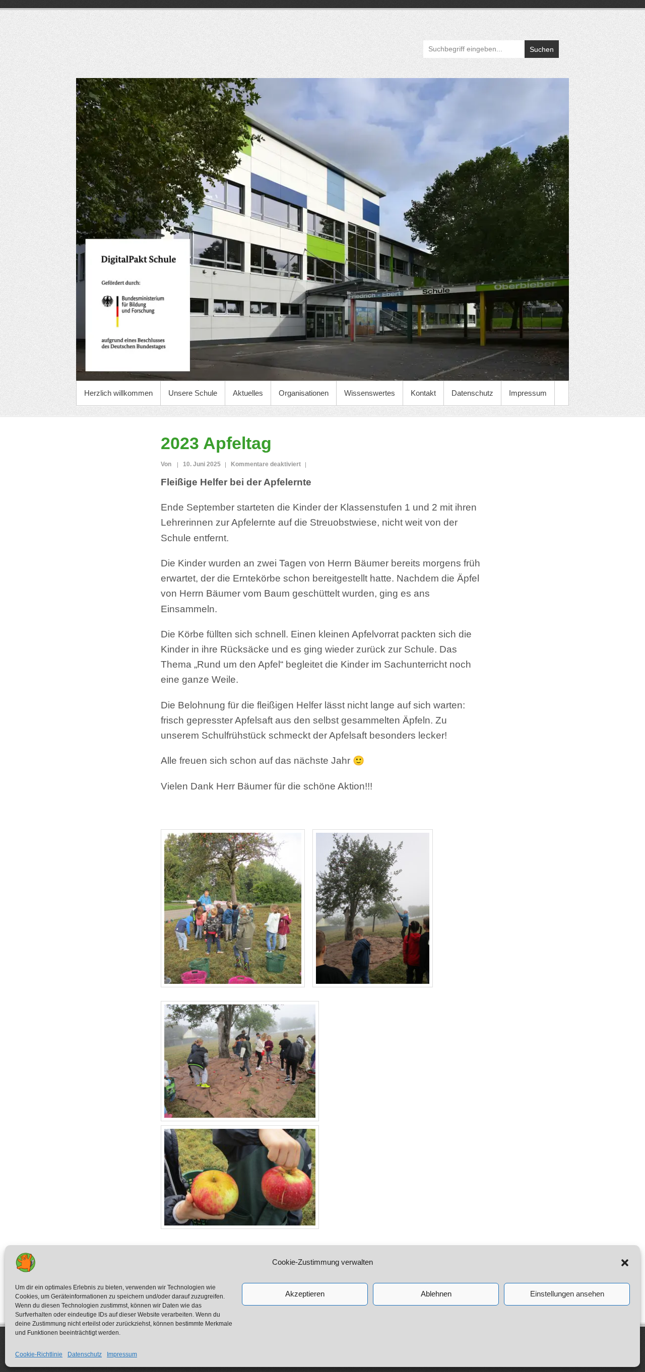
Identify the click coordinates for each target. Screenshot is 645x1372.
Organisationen (304, 393)
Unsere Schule (192, 393)
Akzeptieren (305, 1293)
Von (167, 464)
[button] (625, 1263)
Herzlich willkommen (118, 393)
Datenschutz (85, 1354)
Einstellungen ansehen (567, 1293)
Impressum (122, 1354)
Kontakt (423, 393)
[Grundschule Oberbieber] (322, 229)
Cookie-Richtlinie (38, 1354)
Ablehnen (436, 1293)
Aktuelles (248, 393)
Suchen (542, 49)
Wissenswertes (369, 393)
